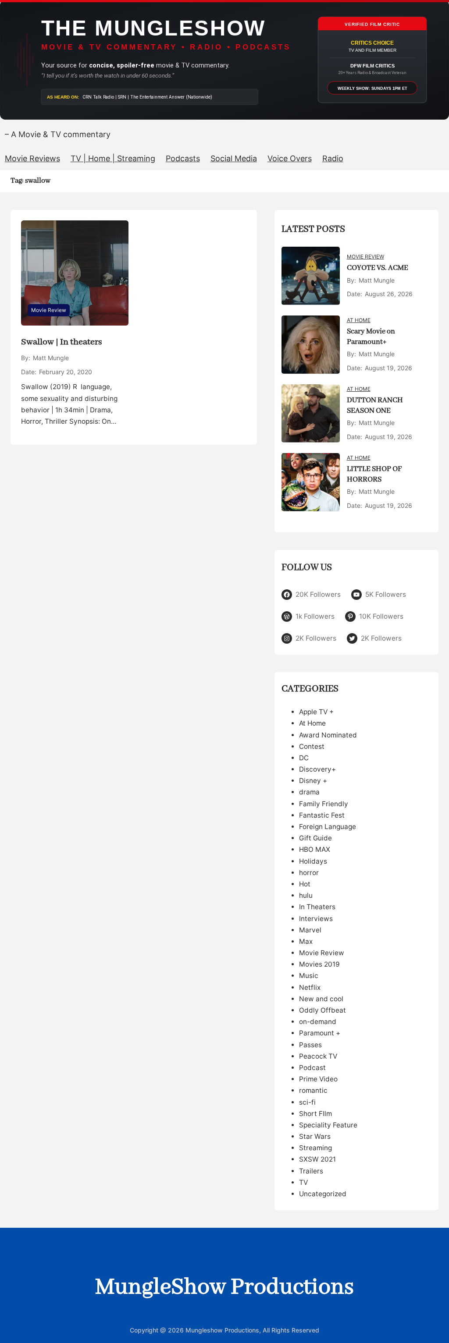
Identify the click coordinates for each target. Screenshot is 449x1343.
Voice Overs (289, 158)
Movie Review (48, 310)
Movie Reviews (32, 158)
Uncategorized (322, 1194)
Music (308, 975)
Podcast (312, 1067)
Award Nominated (328, 735)
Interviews (316, 918)
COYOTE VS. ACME (377, 268)
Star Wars (315, 1136)
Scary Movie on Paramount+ (371, 337)
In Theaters (317, 907)
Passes (310, 1045)
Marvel (310, 930)
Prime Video (318, 1079)
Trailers (311, 1171)
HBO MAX (314, 849)
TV (303, 1182)
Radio (332, 158)
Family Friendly (323, 804)
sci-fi (307, 1102)
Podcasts (183, 158)
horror (309, 872)
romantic (313, 1090)
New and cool (321, 999)
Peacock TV (318, 1056)
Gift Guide (315, 838)
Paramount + (319, 1033)
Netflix (310, 987)
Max (306, 941)
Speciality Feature (328, 1125)
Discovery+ (317, 769)
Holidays (313, 861)
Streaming (315, 1148)
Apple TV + (316, 712)
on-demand (317, 1021)
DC (304, 758)
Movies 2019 (319, 964)
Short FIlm (315, 1113)
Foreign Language (327, 826)
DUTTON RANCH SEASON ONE (375, 405)
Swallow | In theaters (61, 342)
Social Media (233, 158)
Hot (304, 884)
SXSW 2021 (317, 1159)
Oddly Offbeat (322, 1010)
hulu (306, 895)
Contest (311, 746)
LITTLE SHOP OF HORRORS (374, 474)
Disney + (313, 780)
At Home (359, 320)
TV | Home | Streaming (113, 158)
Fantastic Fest (322, 815)
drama (309, 792)
